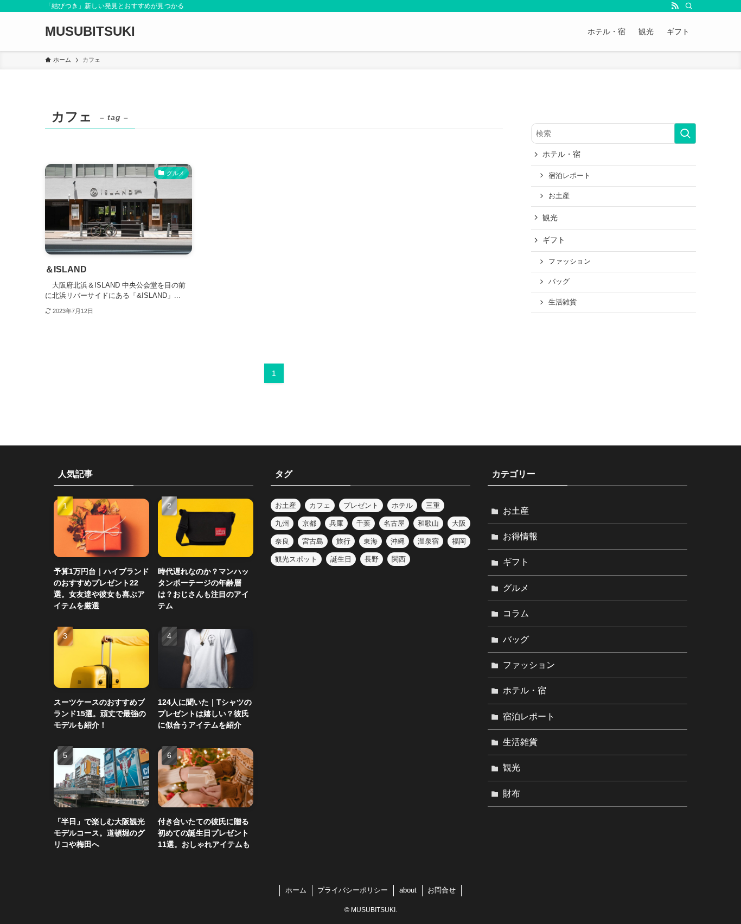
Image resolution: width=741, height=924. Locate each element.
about (408, 890)
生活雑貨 (562, 302)
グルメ (516, 587)
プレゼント (361, 505)
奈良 (282, 541)
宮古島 (312, 541)
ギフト (553, 239)
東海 (370, 541)
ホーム (295, 890)
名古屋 (394, 523)
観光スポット (296, 559)
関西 (399, 559)
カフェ (319, 505)
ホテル (402, 505)
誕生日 (341, 559)
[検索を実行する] (685, 133)
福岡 (459, 541)
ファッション (569, 261)
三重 (433, 505)
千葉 (363, 523)
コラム (516, 613)
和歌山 (428, 523)
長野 (372, 559)
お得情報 (520, 536)
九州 (282, 523)
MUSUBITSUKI (90, 31)
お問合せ (441, 890)
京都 (309, 523)
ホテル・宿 (561, 154)
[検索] (689, 6)
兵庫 (336, 523)
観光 (550, 217)
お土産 (559, 196)
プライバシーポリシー (352, 890)
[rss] (675, 6)
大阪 (459, 523)
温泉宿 (428, 541)
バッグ (559, 281)
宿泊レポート (569, 176)
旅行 (343, 541)
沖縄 (398, 541)
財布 (511, 793)
